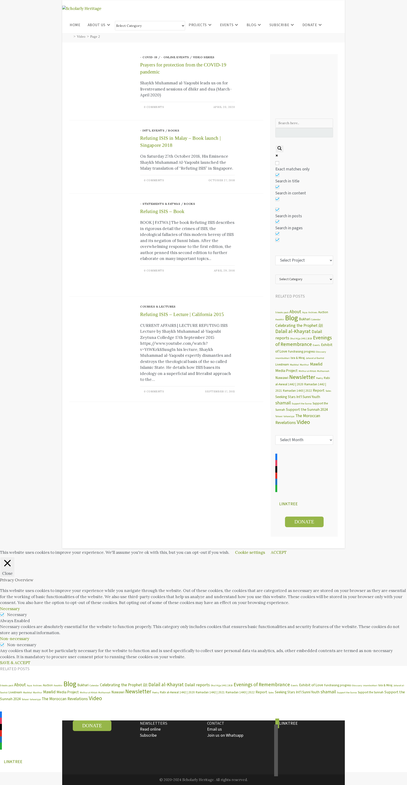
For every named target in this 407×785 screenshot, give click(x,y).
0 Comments (154, 107)
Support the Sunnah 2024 (307, 409)
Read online (150, 729)
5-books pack (282, 312)
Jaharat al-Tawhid (315, 358)
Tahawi (279, 416)
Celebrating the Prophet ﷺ (299, 326)
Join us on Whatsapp (225, 735)
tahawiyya (289, 416)
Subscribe (148, 735)
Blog (291, 318)
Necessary (17, 614)
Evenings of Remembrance (303, 341)
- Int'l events (152, 130)
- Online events (175, 57)
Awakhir (279, 319)
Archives (312, 312)
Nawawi (281, 378)
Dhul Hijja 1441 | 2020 (301, 338)
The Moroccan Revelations (65, 699)
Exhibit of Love (311, 685)
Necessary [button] (10, 608)
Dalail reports (197, 685)
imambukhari (282, 358)
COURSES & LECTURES (158, 306)
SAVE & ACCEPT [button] (15, 662)
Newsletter (302, 377)
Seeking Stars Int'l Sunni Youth (297, 397)
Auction (323, 312)
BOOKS (173, 130)
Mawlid (316, 364)
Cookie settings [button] (250, 552)
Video (303, 422)
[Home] (70, 36)
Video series (204, 57)
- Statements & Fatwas (160, 203)
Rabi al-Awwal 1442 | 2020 (177, 692)
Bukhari (304, 319)
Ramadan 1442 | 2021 (210, 692)
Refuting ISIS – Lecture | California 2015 (182, 314)
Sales (328, 391)
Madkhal (294, 364)
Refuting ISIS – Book (162, 211)
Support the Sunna (302, 403)
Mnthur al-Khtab (307, 371)
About (295, 311)
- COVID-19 (148, 57)
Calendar (316, 319)
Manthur (304, 364)
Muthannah (323, 371)
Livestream (282, 364)
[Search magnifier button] (279, 149)
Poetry (319, 378)
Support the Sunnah (370, 692)
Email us (214, 729)
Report (319, 390)
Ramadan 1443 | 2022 (297, 390)
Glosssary (321, 351)
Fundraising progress (301, 351)
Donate (304, 522)
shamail (283, 403)
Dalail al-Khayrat (293, 331)
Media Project (286, 371)
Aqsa (304, 312)
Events (316, 345)
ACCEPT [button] (279, 552)
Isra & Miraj (298, 358)
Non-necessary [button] (14, 638)
